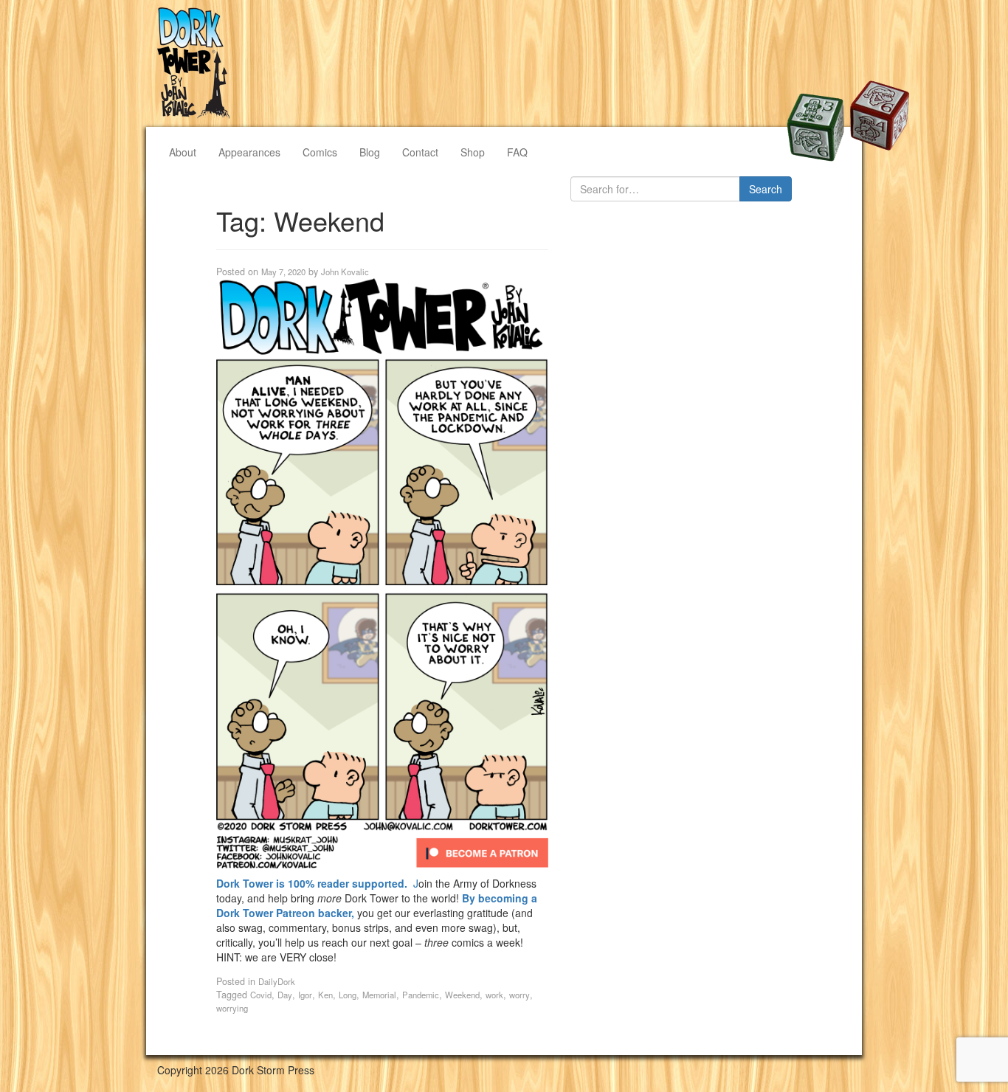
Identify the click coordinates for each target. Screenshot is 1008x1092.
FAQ (517, 152)
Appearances (249, 152)
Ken (325, 995)
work (494, 995)
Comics (320, 152)
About (182, 152)
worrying (232, 1008)
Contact (420, 152)
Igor (305, 995)
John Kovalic (345, 271)
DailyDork (276, 981)
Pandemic (420, 995)
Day (284, 995)
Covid (261, 995)
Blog (369, 152)
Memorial (379, 995)
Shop (472, 152)
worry (519, 995)
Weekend (462, 995)
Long (347, 995)
